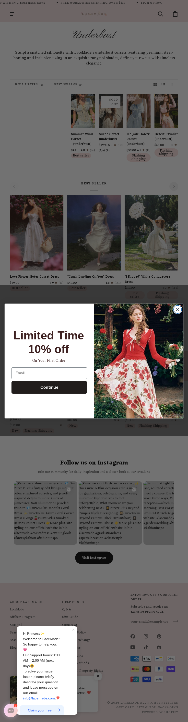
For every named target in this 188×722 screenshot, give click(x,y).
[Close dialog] (178, 309)
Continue (49, 387)
